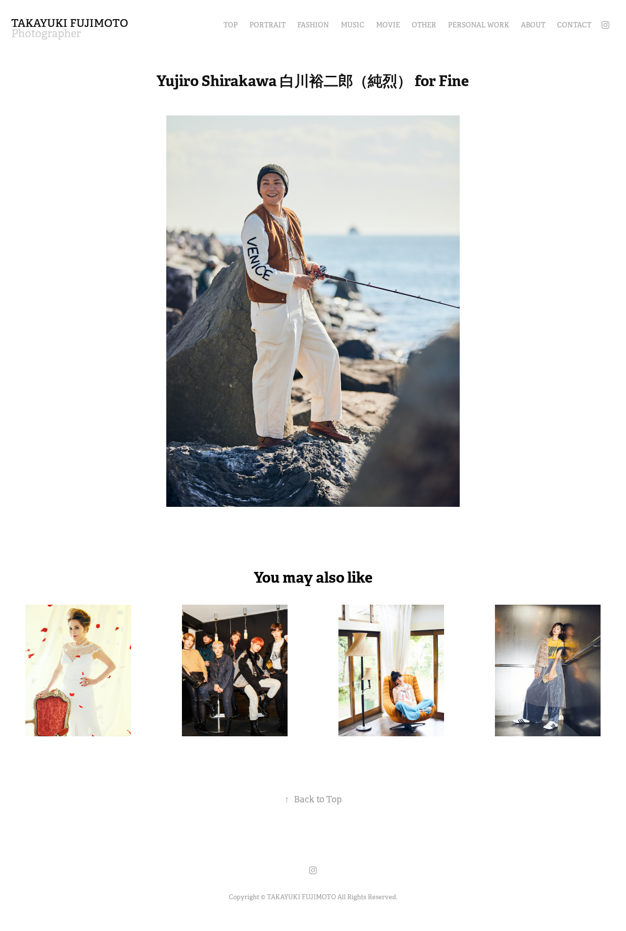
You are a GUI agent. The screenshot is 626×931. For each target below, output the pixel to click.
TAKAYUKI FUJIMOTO (69, 23)
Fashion (313, 25)
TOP (231, 25)
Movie (388, 25)
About (533, 25)
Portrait (267, 25)
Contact (574, 25)
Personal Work (478, 25)
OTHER (424, 25)
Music (352, 25)
